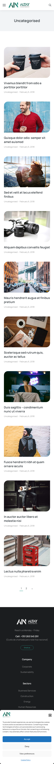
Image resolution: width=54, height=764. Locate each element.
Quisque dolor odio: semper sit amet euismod (24, 140)
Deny (27, 746)
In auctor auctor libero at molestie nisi (21, 519)
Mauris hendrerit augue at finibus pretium (27, 300)
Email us (27, 647)
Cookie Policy (26, 760)
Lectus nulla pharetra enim (22, 571)
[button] (50, 715)
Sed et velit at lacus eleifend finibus (23, 195)
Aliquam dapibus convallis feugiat (27, 247)
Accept (27, 739)
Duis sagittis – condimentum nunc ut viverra (23, 409)
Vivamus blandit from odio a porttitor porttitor (22, 85)
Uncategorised (11, 92)
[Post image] (27, 62)
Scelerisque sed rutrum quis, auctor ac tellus (23, 355)
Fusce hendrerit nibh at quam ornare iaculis (24, 464)
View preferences (27, 754)
